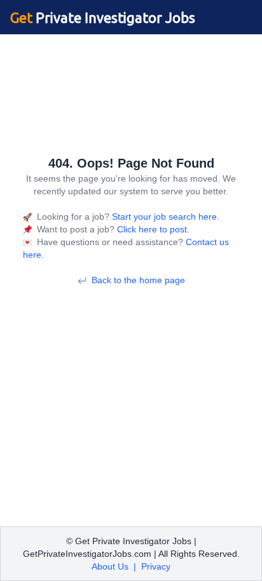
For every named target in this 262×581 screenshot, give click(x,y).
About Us (110, 566)
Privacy (155, 566)
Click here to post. (152, 229)
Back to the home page (138, 280)
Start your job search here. (164, 216)
